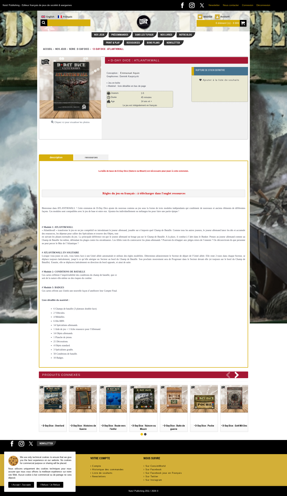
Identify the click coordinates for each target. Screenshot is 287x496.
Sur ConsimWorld (155, 466)
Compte (96, 466)
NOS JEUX (99, 34)
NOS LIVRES (166, 34)
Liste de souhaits (102, 473)
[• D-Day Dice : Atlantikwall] (70, 88)
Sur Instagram (153, 480)
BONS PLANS (153, 42)
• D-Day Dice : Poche (204, 425)
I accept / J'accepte (21, 485)
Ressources (91, 157)
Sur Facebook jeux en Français (163, 473)
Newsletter (214, 5)
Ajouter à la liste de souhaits (221, 80)
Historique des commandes (108, 469)
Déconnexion (263, 5)
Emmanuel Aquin (130, 73)
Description (56, 157)
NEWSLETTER (173, 42)
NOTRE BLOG (185, 34)
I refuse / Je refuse (50, 485)
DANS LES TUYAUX (144, 34)
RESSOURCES (133, 42)
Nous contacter (231, 5)
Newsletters (99, 476)
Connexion (247, 5)
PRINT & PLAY (113, 42)
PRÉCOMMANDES (119, 34)
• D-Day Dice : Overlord (53, 425)
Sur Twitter (151, 476)
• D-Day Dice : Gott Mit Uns (234, 425)
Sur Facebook (153, 469)
